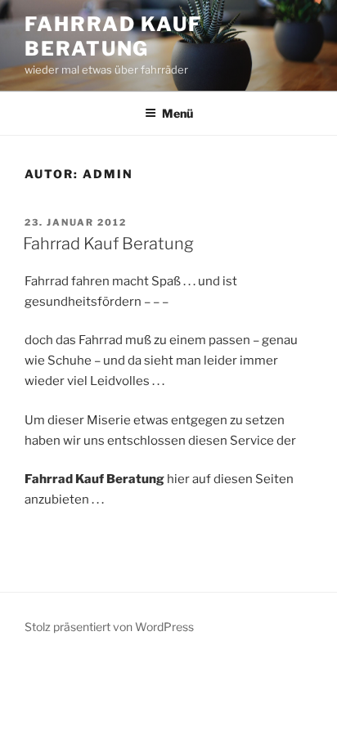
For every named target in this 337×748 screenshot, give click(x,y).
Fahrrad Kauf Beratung (113, 36)
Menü (177, 113)
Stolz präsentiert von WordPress (109, 627)
